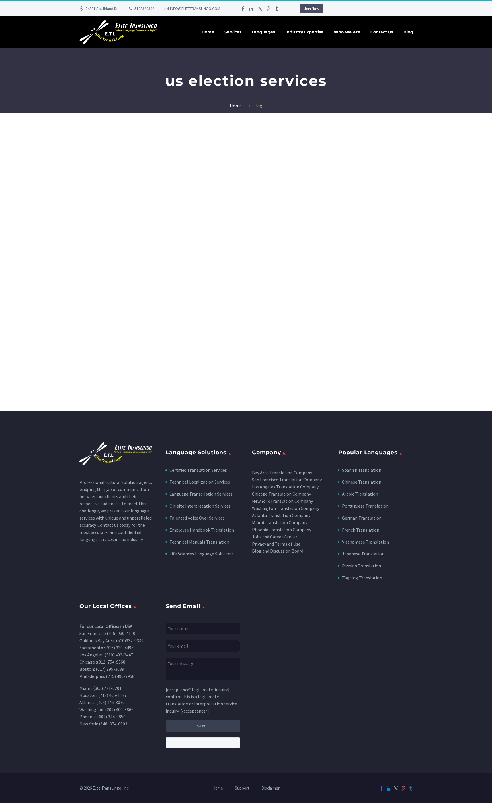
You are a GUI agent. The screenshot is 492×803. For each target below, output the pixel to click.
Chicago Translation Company (281, 494)
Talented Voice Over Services (197, 518)
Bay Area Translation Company (282, 472)
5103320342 (144, 8)
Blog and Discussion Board (277, 551)
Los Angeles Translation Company (285, 487)
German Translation (362, 518)
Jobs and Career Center (274, 537)
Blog (408, 32)
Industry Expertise (304, 32)
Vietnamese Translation (365, 542)
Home (208, 32)
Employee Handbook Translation (201, 530)
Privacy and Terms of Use (276, 544)
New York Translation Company (282, 501)
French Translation (360, 530)
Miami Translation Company (279, 522)
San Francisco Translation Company (287, 479)
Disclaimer (270, 788)
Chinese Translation (361, 482)
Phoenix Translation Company (281, 529)
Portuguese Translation (365, 506)
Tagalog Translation (362, 578)
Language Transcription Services (201, 494)
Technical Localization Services (199, 482)
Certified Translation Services (198, 470)
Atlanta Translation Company (281, 515)
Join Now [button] (311, 8)
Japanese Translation (363, 554)
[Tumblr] (277, 8)
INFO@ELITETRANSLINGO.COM (195, 8)
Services (232, 32)
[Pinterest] (268, 8)
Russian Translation (361, 566)
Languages (263, 32)
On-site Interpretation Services (200, 506)
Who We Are (347, 32)
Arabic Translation (360, 494)
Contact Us (381, 32)
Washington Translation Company (285, 508)
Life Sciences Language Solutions (201, 554)
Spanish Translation (361, 470)
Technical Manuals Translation (199, 542)
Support (242, 788)
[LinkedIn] (251, 8)
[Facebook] (243, 8)
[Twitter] (260, 8)
